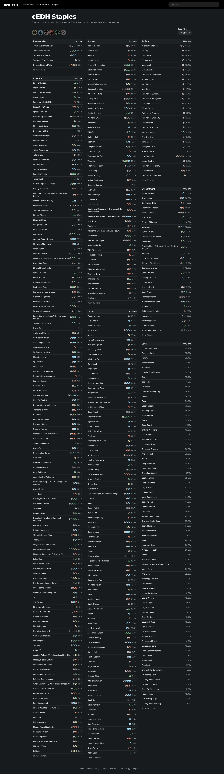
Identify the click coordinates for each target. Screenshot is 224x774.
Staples (55, 5)
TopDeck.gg (125, 768)
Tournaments (43, 5)
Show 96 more (94, 303)
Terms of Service (109, 768)
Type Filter (182, 29)
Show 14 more (39, 70)
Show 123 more (94, 757)
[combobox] (194, 4)
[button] (34, 32)
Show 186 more (148, 708)
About (81, 768)
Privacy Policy (93, 768)
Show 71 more (147, 335)
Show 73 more (148, 180)
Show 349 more (40, 756)
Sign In (136, 768)
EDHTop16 (11, 4)
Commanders (28, 5)
